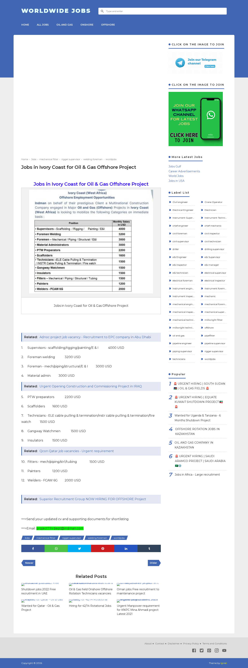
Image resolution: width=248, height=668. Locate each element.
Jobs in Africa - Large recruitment (197, 474)
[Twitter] (201, 651)
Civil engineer (180, 202)
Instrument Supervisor (183, 217)
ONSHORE (86, 24)
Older (153, 562)
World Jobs (176, 176)
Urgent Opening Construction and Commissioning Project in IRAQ (91, 386)
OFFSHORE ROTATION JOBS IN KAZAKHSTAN (197, 431)
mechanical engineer (183, 304)
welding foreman (97, 537)
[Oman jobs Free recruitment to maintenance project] (139, 584)
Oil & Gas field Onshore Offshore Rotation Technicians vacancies (91, 591)
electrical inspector (214, 280)
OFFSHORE (108, 24)
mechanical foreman (215, 304)
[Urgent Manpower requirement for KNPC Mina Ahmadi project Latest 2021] (139, 600)
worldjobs (119, 537)
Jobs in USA (176, 181)
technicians (178, 359)
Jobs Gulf (175, 166)
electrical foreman (182, 280)
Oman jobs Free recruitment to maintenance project (138, 591)
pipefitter (209, 335)
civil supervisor (180, 241)
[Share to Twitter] (79, 548)
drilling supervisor (214, 249)
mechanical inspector (183, 311)
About (148, 643)
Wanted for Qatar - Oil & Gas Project (40, 608)
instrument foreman (215, 288)
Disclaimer (174, 643)
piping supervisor (182, 351)
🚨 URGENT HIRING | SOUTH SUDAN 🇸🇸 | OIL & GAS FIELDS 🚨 (199, 386)
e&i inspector (179, 264)
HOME (25, 24)
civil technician (212, 241)
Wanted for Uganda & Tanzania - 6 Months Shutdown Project (198, 418)
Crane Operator (213, 202)
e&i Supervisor (212, 257)
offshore (209, 327)
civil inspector (212, 233)
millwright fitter (213, 319)
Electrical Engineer (182, 210)
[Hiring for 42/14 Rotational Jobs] (91, 600)
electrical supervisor (215, 272)
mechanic (210, 296)
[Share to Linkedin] (126, 548)
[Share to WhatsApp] (56, 548)
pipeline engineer (182, 343)
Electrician (210, 210)
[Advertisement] (91, 70)
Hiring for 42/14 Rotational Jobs (90, 606)
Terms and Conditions (214, 643)
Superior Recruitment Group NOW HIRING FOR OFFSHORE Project (93, 499)
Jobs (27, 537)
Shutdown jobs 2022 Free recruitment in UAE (38, 591)
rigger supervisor (71, 537)
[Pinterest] (209, 651)
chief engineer (180, 225)
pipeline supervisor (214, 343)
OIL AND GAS (64, 24)
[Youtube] (224, 651)
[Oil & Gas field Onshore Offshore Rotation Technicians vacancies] (91, 584)
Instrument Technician (215, 217)
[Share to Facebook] (33, 548)
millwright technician (183, 327)
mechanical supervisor (215, 311)
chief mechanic (212, 225)
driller (175, 249)
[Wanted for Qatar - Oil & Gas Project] (43, 600)
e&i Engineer (179, 257)
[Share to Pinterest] (102, 548)
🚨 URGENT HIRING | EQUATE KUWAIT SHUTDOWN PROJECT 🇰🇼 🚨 (199, 402)
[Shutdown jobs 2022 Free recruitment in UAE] (43, 584)
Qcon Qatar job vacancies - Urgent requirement (77, 451)
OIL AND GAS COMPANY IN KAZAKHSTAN (194, 445)
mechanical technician (183, 319)
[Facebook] (194, 651)
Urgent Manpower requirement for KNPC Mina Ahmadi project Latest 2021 (138, 610)
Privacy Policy (191, 643)
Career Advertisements (184, 171)
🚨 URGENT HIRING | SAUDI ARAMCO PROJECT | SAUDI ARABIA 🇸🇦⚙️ (200, 460)
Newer (29, 562)
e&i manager (211, 264)
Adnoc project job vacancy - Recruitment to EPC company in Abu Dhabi (95, 337)
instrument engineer (183, 288)
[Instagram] (216, 651)
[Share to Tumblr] (149, 548)
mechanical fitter (45, 537)
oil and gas (178, 335)
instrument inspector (183, 296)
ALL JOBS (43, 24)
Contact (159, 643)
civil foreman (179, 233)
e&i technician (180, 272)
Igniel (224, 663)
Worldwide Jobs (56, 11)
